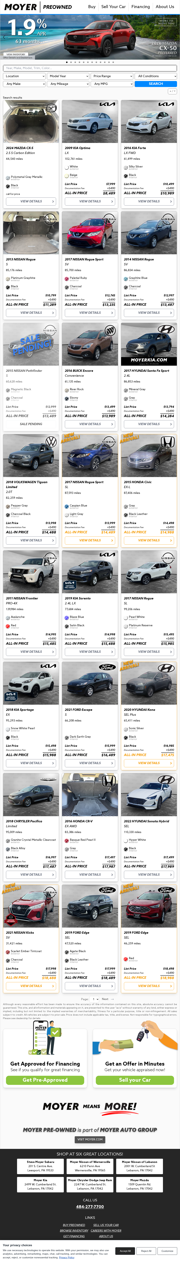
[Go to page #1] (67, 62)
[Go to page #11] (109, 62)
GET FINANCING (74, 1236)
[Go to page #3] (75, 62)
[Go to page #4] (79, 62)
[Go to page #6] (88, 62)
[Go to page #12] (113, 62)
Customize (167, 1251)
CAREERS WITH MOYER (106, 1231)
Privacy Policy (66, 1257)
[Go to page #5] (84, 62)
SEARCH (156, 84)
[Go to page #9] (100, 62)
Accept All (125, 1251)
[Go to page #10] (105, 62)
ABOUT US (106, 1236)
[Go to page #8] (96, 62)
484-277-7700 (90, 1207)
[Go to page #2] (71, 62)
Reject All (146, 1251)
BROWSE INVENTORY (74, 1231)
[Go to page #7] (92, 62)
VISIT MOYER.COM (90, 1139)
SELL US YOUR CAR (106, 1225)
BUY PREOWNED (74, 1225)
